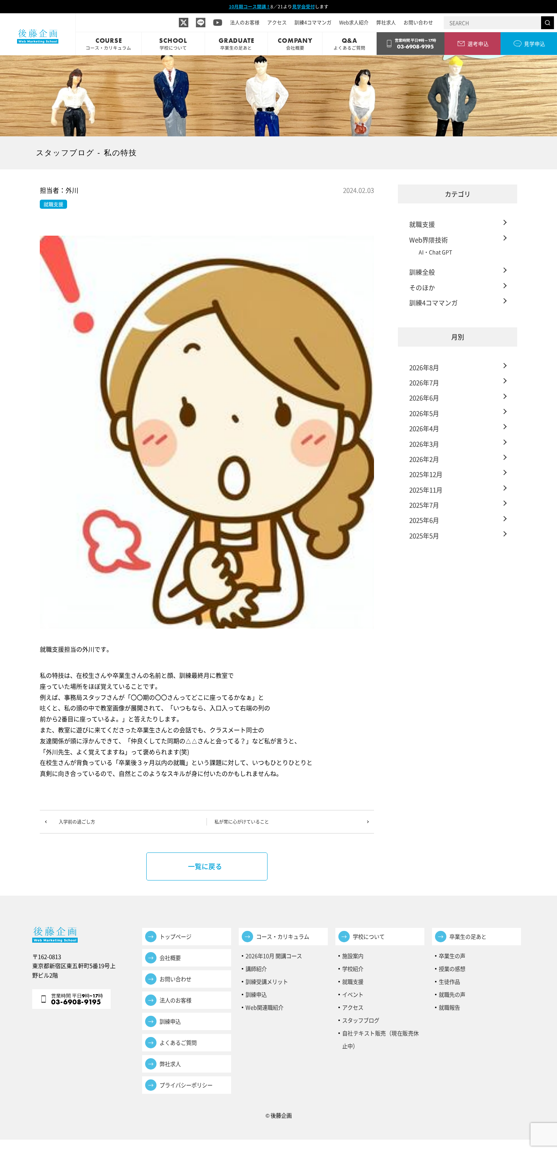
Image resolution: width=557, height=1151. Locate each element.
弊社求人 (386, 22)
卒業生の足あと (468, 936)
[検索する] (547, 22)
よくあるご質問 (178, 1042)
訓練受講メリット (269, 981)
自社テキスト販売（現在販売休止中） (380, 1034)
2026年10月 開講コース (274, 956)
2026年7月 (424, 382)
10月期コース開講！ (250, 6)
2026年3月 (424, 444)
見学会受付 (303, 6)
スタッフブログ (360, 1020)
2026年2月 (424, 459)
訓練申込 (170, 1021)
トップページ (175, 936)
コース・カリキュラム (282, 936)
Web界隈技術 (428, 239)
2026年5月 (424, 413)
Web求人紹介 (354, 22)
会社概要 (170, 958)
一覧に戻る (205, 866)
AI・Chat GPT (435, 252)
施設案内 (352, 956)
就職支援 (422, 224)
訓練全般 (422, 272)
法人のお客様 (245, 22)
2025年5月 (424, 535)
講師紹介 (256, 969)
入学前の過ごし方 (77, 821)
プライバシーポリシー (186, 1085)
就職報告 (449, 1007)
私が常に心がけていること (241, 821)
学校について (369, 936)
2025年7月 (424, 505)
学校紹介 (352, 969)
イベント (352, 994)
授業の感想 (452, 969)
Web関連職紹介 (264, 1007)
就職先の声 (452, 994)
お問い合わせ (418, 22)
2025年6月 (424, 520)
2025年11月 (426, 489)
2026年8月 (424, 367)
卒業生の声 (452, 956)
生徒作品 (449, 981)
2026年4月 (424, 428)
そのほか (422, 287)
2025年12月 (426, 474)
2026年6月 (424, 397)
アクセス (277, 22)
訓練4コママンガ (313, 22)
